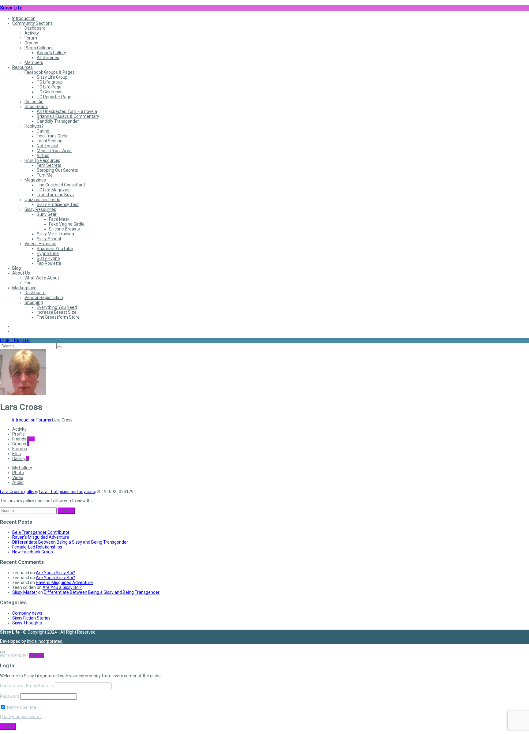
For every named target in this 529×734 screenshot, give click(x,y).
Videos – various (40, 243)
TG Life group (50, 82)
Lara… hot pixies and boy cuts (67, 491)
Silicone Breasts (64, 229)
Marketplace (24, 287)
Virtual (43, 155)
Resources (22, 67)
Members (33, 62)
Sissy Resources (40, 209)
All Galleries (48, 57)
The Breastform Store (58, 317)
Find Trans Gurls (52, 135)
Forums (43, 420)
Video (17, 477)
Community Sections (32, 23)
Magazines (35, 180)
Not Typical (47, 145)
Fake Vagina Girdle (66, 224)
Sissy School (49, 238)
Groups (31, 42)
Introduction (24, 18)
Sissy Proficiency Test (58, 204)
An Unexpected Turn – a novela (67, 111)
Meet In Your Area (54, 150)
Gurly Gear (47, 214)
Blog (16, 268)
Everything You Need (57, 307)
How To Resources (42, 160)
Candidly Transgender (58, 121)
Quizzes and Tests (42, 199)
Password (9, 696)
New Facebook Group (32, 551)
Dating (43, 131)
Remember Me (21, 707)
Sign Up (36, 655)
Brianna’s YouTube (55, 248)
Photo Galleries (39, 47)
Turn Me (45, 175)
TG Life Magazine (54, 189)
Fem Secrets (49, 165)
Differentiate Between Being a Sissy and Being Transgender (70, 542)
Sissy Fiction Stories (31, 618)
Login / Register (15, 340)
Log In (7, 726)
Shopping (33, 302)
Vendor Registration (43, 297)
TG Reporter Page (54, 96)
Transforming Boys (55, 194)
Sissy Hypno (48, 258)
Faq (28, 282)
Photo (18, 472)
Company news (27, 613)
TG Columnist (50, 91)
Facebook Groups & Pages (49, 72)
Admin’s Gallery (51, 52)
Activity (31, 33)
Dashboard (35, 28)
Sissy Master (24, 592)
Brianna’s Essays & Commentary (68, 116)
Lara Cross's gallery (18, 491)
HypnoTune (48, 253)
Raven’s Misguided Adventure (40, 537)
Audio (18, 482)
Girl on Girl (33, 101)
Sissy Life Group (52, 77)
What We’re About (41, 277)
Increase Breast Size (57, 312)
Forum (30, 38)
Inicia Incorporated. (45, 641)
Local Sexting (49, 140)
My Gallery (22, 467)
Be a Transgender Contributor (40, 532)
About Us (21, 273)
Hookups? (33, 126)
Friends (23, 438)
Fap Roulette (49, 263)
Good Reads (36, 106)
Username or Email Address (27, 685)
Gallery (20, 458)
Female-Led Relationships (37, 547)
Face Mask (59, 219)
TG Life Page (49, 86)
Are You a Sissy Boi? (55, 572)
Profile (18, 434)
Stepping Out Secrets (57, 170)
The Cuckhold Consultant (61, 184)
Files (16, 453)
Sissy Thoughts (27, 622)
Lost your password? (22, 716)
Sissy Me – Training (55, 233)
